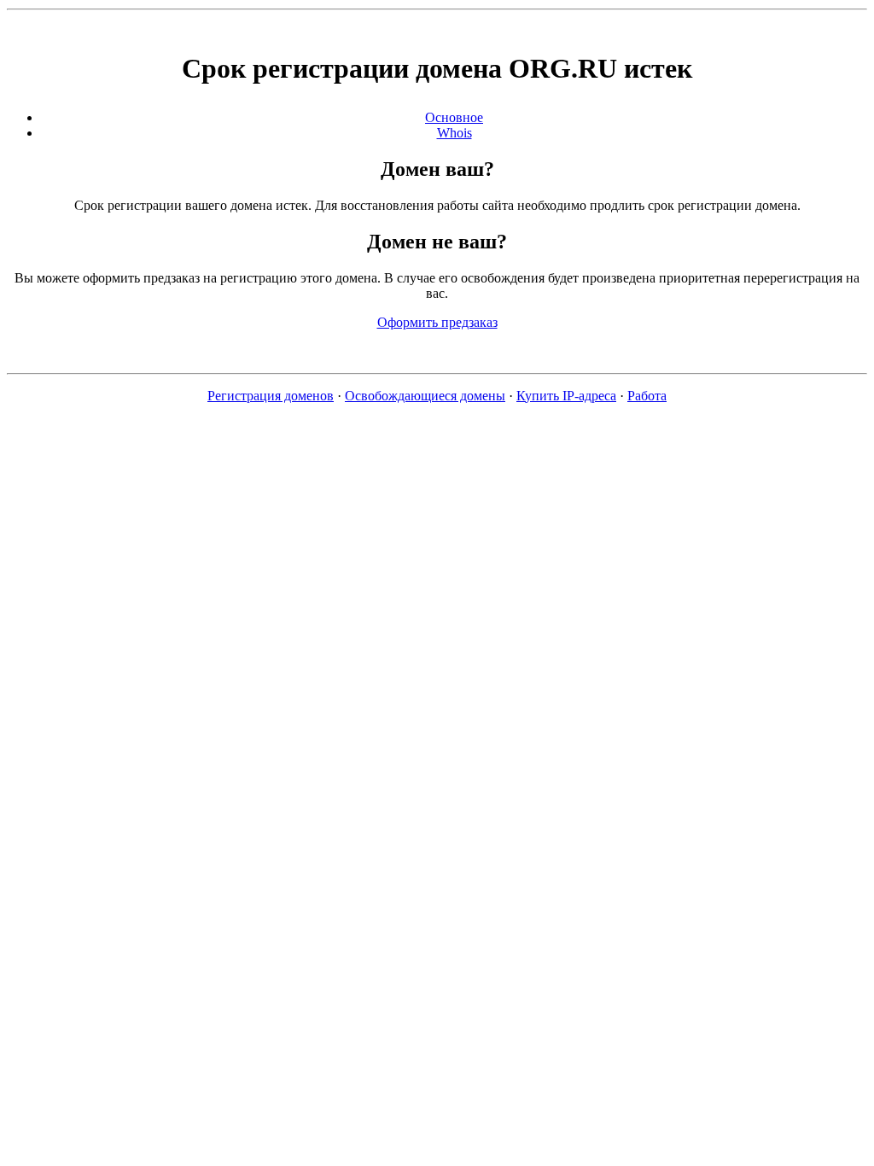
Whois (454, 132)
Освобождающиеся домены (425, 395)
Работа (647, 395)
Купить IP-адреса (566, 395)
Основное (454, 117)
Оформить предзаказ (437, 322)
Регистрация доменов (270, 395)
